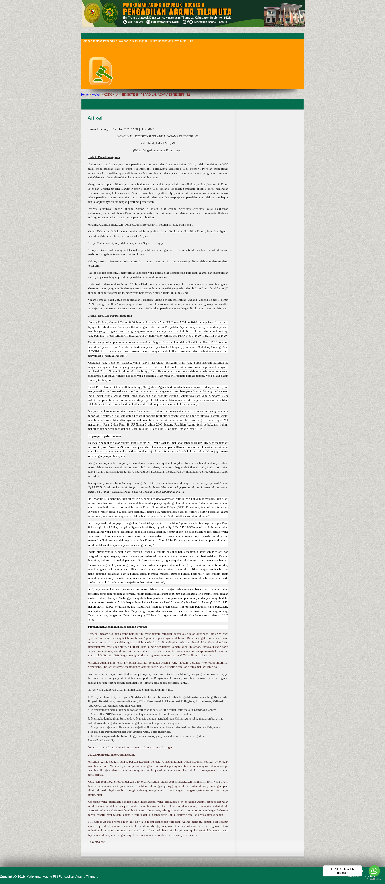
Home (85, 94)
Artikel (96, 94)
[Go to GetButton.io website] (374, 879)
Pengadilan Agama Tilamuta (78, 876)
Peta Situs (180, 41)
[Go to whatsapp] (374, 870)
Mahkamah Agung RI (41, 876)
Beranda (87, 41)
